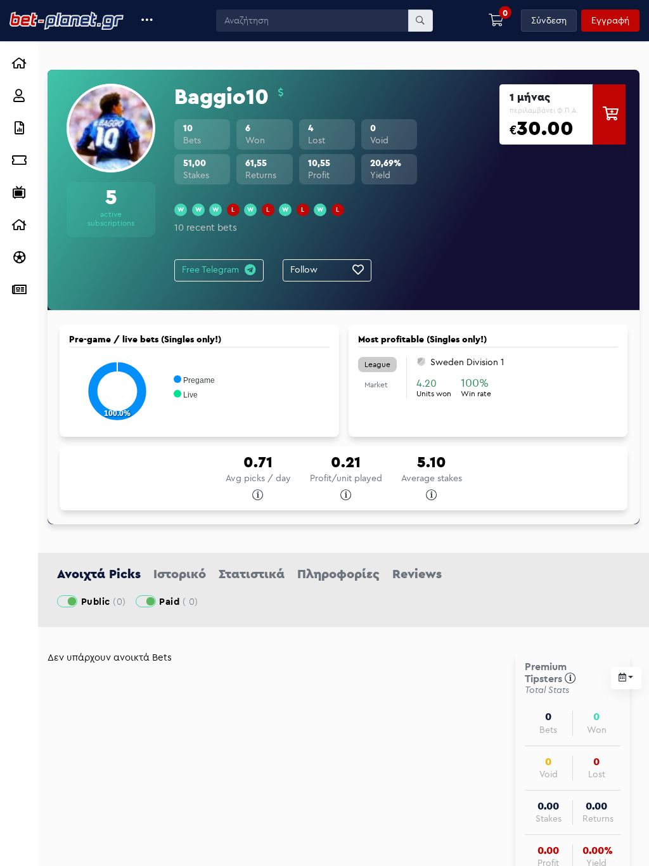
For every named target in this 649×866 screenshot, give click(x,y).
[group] (562, 114)
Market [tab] (376, 384)
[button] (147, 20)
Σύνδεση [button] (549, 20)
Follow (304, 269)
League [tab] (377, 364)
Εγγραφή (610, 20)
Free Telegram (210, 269)
